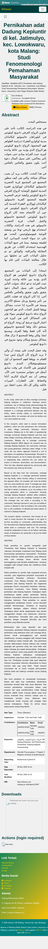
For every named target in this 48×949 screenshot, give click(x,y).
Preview (38, 107)
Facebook (7, 881)
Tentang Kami (7, 865)
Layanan (5, 868)
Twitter (6, 883)
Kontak (4, 871)
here (28, 932)
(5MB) (24, 107)
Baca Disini (21, 107)
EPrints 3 (21, 930)
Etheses (6, 9)
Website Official (8, 863)
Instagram (7, 886)
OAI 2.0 (39, 930)
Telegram (7, 888)
